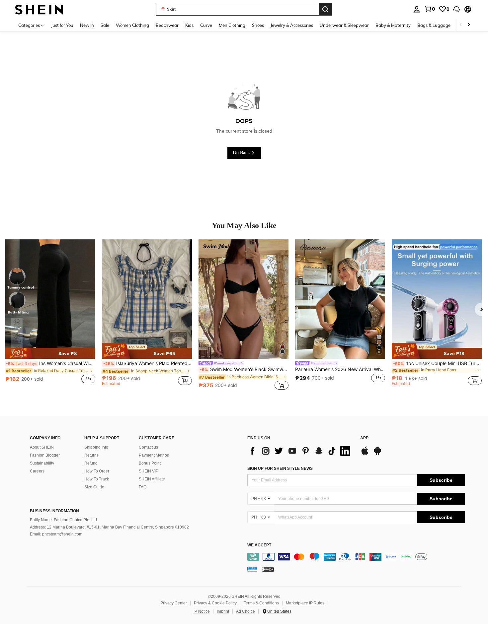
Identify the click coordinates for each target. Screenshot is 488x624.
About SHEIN (42, 447)
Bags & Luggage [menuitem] (433, 25)
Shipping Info (96, 447)
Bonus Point (150, 463)
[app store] (364, 454)
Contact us (148, 447)
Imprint (223, 611)
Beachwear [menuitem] (167, 25)
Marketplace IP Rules (305, 603)
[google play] (377, 454)
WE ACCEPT (259, 545)
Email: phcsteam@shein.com (56, 534)
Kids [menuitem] (189, 25)
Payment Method (154, 455)
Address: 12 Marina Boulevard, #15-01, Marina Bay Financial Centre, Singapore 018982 (109, 527)
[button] (456, 9)
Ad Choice (245, 611)
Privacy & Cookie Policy (215, 603)
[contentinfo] (356, 557)
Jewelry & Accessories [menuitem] (292, 25)
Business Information (54, 511)
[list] (300, 451)
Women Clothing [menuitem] (132, 25)
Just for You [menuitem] (62, 25)
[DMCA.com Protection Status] (268, 569)
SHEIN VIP (148, 471)
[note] (50, 353)
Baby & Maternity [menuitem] (393, 25)
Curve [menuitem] (206, 25)
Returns (91, 455)
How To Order (96, 471)
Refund (91, 463)
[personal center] (417, 9)
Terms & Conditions (261, 603)
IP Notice (202, 611)
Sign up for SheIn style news (280, 468)
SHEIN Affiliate (152, 479)
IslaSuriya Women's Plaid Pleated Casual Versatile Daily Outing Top (147, 363)
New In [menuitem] (87, 25)
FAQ (142, 487)
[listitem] (50, 315)
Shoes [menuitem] (258, 25)
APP (364, 438)
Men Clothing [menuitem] (232, 25)
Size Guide (94, 487)
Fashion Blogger (45, 455)
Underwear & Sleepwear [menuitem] (344, 25)
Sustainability (42, 463)
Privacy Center (173, 603)
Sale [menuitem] (105, 25)
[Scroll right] (468, 25)
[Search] (325, 9)
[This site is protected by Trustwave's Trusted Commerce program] (252, 569)
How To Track (96, 479)
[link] (429, 9)
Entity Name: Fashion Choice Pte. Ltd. (64, 520)
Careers (37, 471)
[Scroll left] (460, 25)
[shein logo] (39, 9)
